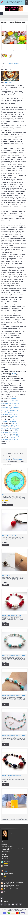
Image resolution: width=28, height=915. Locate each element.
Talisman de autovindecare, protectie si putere (13, 655)
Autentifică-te (6, 459)
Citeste (5, 862)
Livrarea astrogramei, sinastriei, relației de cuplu (13, 848)
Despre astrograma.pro (7, 846)
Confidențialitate (5, 849)
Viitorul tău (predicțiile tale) (8, 874)
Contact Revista (5, 853)
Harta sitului (4, 854)
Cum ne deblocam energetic (10, 891)
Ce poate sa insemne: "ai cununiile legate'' (13, 882)
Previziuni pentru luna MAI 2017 (11, 888)
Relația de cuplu (7, 870)
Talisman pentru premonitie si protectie (11, 775)
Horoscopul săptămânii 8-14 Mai (11, 885)
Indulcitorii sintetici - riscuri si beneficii (11, 815)
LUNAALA (8, 82)
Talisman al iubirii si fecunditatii (10, 535)
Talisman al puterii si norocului (9, 575)
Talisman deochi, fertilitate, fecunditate (11, 615)
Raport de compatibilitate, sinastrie (9, 866)
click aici (14, 373)
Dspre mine (4, 844)
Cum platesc (5, 856)
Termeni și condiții (6, 851)
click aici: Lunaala (21, 833)
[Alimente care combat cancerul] (4, 55)
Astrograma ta (5, 494)
